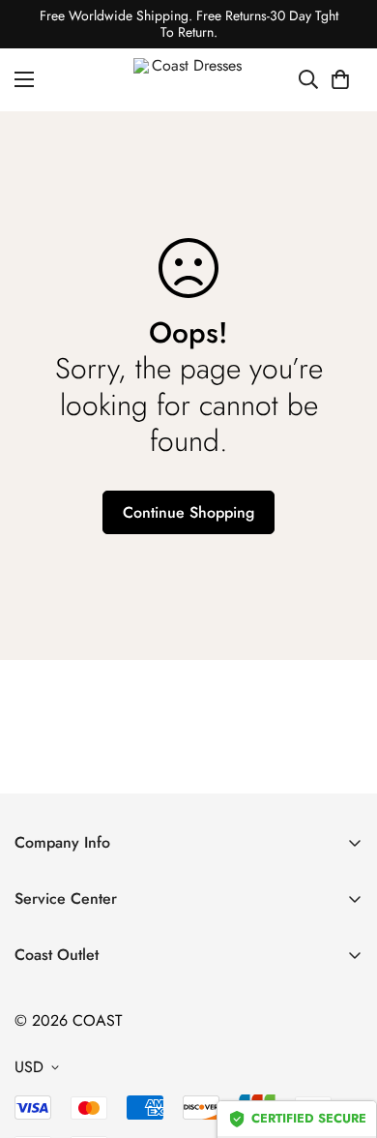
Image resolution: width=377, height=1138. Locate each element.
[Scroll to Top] (342, 1035)
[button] (340, 79)
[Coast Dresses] (189, 79)
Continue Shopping (188, 512)
